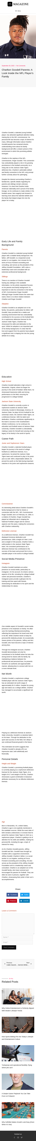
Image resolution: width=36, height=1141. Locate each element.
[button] (12, 895)
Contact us (18, 1134)
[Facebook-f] (14, 1137)
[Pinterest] (18, 1137)
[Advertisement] (18, 113)
